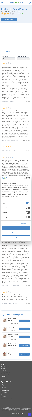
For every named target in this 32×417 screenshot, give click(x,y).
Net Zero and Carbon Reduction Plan (8, 399)
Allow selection (16, 232)
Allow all (16, 227)
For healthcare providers (5, 372)
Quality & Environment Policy (7, 398)
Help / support (4, 385)
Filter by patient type (21, 56)
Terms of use (3, 394)
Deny (16, 237)
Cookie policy (3, 396)
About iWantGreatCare (5, 366)
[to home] (16, 2)
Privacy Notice (4, 392)
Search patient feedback (5, 379)
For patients (3, 368)
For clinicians (3, 370)
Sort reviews (5, 56)
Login (2, 384)
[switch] (28, 208)
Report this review (26, 101)
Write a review (9, 19)
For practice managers (5, 373)
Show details (24, 223)
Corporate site (3, 387)
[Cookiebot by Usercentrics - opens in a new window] (23, 178)
